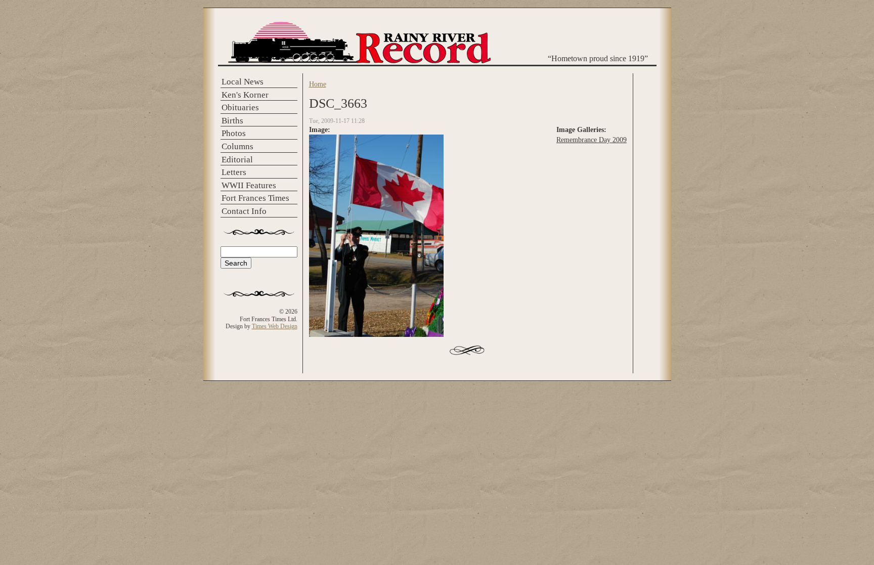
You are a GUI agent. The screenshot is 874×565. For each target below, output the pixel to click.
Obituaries (240, 107)
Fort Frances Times (255, 198)
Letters (234, 172)
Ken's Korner (245, 95)
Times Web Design (274, 326)
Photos (234, 133)
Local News (243, 81)
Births (232, 120)
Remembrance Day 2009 (591, 140)
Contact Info (244, 211)
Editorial (237, 159)
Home (317, 84)
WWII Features (249, 185)
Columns (237, 146)
